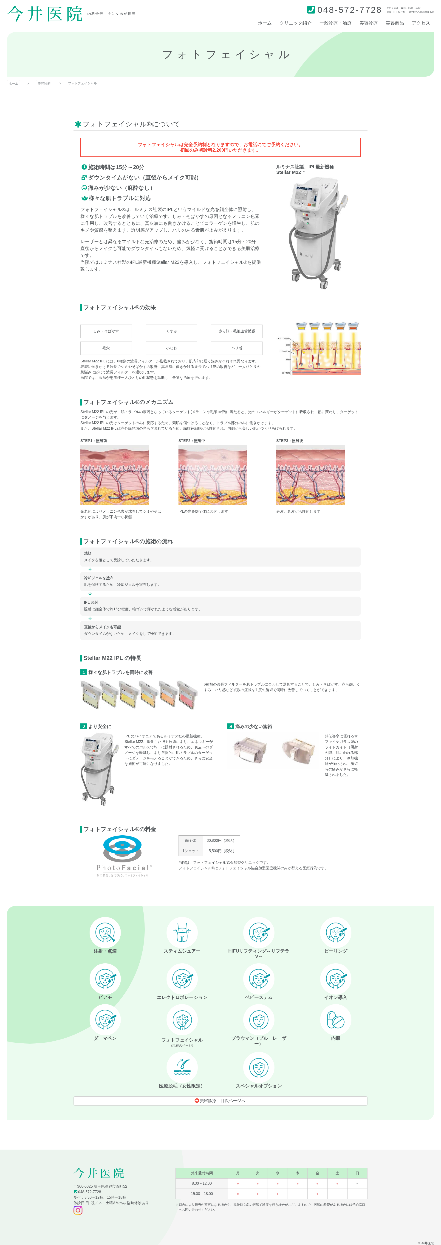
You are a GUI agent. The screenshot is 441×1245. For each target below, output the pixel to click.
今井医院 (44, 14)
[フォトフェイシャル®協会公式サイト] (122, 874)
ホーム (13, 83)
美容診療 (44, 83)
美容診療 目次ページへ (222, 1100)
